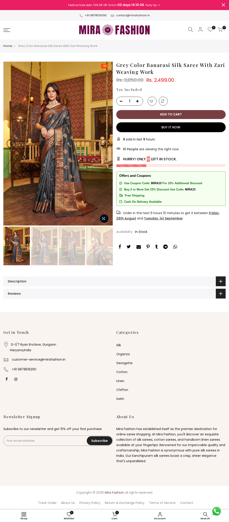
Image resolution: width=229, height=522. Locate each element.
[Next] (105, 143)
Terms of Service (162, 503)
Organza (123, 354)
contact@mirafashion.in (133, 15)
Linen (120, 381)
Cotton (121, 372)
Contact (186, 503)
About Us (68, 503)
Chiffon (122, 390)
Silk (118, 345)
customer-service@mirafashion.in (39, 359)
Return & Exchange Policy (124, 503)
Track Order (47, 503)
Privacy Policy (89, 503)
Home (7, 46)
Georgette (124, 363)
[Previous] (11, 143)
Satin (120, 399)
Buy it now (170, 127)
